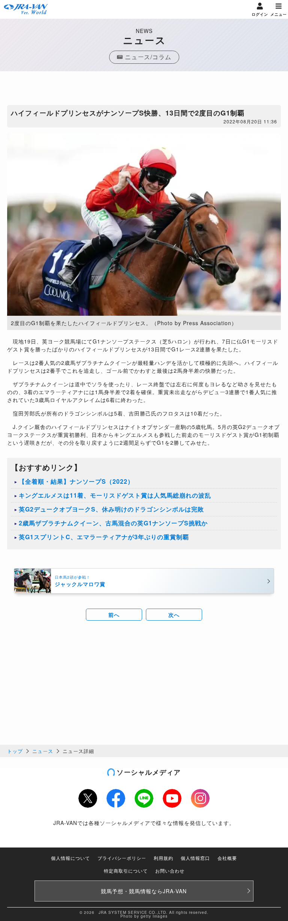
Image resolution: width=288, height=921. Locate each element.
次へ (174, 614)
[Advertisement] (144, 90)
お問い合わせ (169, 870)
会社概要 (227, 858)
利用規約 (163, 858)
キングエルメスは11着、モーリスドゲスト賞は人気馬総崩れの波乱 (115, 495)
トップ (15, 750)
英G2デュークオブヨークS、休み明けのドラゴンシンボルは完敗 (111, 509)
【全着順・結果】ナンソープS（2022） (76, 481)
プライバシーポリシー (122, 858)
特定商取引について (126, 870)
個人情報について (70, 858)
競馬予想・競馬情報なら (144, 891)
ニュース (42, 750)
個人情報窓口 (195, 858)
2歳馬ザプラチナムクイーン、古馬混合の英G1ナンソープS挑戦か (113, 523)
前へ (114, 614)
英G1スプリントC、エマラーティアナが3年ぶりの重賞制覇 (104, 536)
